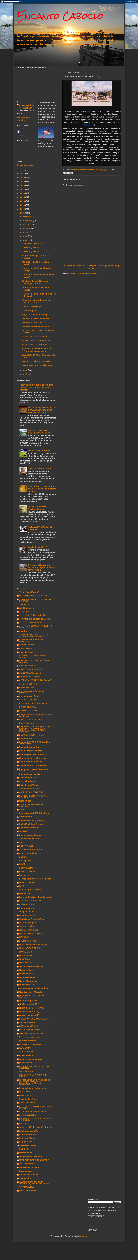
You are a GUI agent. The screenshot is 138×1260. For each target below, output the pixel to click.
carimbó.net (25, 801)
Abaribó (23, 631)
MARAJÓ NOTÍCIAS (28, 985)
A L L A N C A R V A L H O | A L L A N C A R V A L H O (35, 627)
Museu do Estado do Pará (31, 1008)
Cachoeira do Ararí (28, 781)
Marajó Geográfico (28, 981)
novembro (28, 220)
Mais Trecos (25, 963)
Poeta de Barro (26, 1071)
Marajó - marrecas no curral (35, 318)
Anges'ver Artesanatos (30, 673)
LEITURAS (24, 937)
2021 (22, 173)
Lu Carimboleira (27, 955)
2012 (22, 209)
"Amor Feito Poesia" (29, 592)
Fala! (21, 886)
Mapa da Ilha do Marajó (39, 451)
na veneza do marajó (29, 1015)
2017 (22, 189)
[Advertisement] (92, 247)
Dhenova (23, 857)
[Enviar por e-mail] (64, 173)
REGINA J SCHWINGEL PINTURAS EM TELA (35, 1107)
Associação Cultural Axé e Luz (33, 703)
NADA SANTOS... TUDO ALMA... (34, 1019)
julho (25, 236)
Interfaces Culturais (28, 930)
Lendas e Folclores (28, 941)
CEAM (22, 809)
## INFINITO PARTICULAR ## (33, 596)
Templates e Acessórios (30, 1156)
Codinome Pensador (29, 828)
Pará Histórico (26, 1052)
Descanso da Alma (28, 853)
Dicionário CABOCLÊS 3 (33, 244)
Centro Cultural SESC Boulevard (34, 813)
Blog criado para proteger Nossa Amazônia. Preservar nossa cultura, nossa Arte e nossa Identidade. (34, 729)
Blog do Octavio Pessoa (30, 751)
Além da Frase (26, 652)
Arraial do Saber (27, 687)
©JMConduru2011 (27, 1190)
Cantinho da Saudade (29, 788)
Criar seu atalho (21, 135)
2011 (22, 213)
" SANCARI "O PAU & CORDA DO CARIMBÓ (35, 600)
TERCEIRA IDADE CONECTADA (34, 1160)
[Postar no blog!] (66, 173)
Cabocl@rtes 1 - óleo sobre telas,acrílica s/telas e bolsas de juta (42, 488)
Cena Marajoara (29, 310)
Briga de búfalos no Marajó (35, 314)
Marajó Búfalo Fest (28, 977)
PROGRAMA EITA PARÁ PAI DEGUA (32, 1076)
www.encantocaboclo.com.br (26, 106)
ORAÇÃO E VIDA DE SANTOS (33, 1033)
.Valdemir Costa (26, 608)
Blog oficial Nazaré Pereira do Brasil (33, 770)
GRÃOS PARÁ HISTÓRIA (31, 901)
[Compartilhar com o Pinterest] (72, 173)
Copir (21, 842)
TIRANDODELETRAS (29, 1167)
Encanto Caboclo (60, 16)
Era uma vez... (26, 875)
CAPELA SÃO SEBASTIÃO (31, 792)
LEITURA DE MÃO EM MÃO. (32, 933)
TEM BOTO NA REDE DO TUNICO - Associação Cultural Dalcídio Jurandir (36, 387)
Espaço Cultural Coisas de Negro (35, 879)
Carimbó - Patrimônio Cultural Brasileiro (33, 797)
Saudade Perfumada (28, 1134)
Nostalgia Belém (27, 1022)
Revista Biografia (27, 1115)
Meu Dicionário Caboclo (30, 992)
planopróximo (25, 1062)
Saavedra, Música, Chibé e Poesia (35, 1127)
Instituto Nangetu (27, 922)
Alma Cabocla (25, 648)
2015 (22, 197)
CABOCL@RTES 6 (31, 247)
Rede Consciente (27, 1103)
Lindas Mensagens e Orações (33, 944)
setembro (27, 228)
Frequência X (25, 893)
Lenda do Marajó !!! (37, 547)
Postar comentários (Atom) (84, 273)
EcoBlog (23, 864)
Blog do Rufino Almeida (30, 762)
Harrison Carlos (26, 904)
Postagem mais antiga (110, 266)
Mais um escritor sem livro (32, 966)
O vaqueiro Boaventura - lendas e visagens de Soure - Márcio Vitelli (42, 567)
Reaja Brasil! (25, 1095)
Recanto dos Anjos (28, 1099)
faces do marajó (27, 882)
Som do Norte (25, 1142)
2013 (22, 205)
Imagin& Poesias (27, 915)
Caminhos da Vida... (28, 785)
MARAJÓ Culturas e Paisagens (37, 365)
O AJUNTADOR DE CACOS (35, 337)
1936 (97, 125)
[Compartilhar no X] (68, 173)
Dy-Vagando (25, 860)
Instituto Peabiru (27, 926)
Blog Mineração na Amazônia (33, 765)
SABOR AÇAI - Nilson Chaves (36, 341)
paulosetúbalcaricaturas (30, 1059)
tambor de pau (26, 1153)
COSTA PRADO (26, 846)
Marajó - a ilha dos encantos (35, 326)
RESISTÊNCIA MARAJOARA (32, 1111)
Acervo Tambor (26, 645)
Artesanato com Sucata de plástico (31, 692)
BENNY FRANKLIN (28, 711)
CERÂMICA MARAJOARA (40, 468)
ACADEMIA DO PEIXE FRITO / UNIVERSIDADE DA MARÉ (33, 636)
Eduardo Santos (26, 868)
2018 (22, 185)
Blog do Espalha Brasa (30, 747)
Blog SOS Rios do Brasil (31, 719)
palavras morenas (27, 1041)
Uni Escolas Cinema (28, 1175)
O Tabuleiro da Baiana (29, 1030)
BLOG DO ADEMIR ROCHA (32, 735)
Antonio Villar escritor (29, 676)
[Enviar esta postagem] (112, 170)
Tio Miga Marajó (27, 1164)
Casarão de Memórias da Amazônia (31, 805)
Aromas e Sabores (28, 684)
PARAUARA (24, 1048)
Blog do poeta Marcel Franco (33, 754)
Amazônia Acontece (28, 665)
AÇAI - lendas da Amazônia (35, 344)
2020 (22, 177)
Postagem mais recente (74, 266)
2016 (22, 193)
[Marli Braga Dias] (18, 132)
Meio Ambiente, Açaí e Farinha (33, 988)
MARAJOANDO (26, 974)
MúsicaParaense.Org (29, 1011)
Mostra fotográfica (28, 1000)
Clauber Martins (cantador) (32, 820)
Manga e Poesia (26, 970)
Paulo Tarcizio (26, 1055)
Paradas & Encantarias (30, 1044)
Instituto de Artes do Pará (31, 919)
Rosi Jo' (23, 1123)
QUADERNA (25, 1092)
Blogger (83, 1236)
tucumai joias (25, 1171)
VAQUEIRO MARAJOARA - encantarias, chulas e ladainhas (34, 1183)
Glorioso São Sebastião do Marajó (35, 897)
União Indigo (25, 1178)
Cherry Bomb (25, 817)
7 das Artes (24, 611)
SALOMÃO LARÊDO (28, 1131)
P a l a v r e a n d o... (29, 1037)
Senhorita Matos (27, 1138)
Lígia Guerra (25, 959)
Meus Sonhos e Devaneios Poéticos (31, 996)
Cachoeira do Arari (28, 777)
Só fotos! (23, 1149)
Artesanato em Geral (29, 696)
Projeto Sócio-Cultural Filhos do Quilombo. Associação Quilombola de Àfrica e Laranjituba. (34, 1082)
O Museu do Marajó (28, 1026)
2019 (22, 181)
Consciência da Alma (29, 839)
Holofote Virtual (26, 908)
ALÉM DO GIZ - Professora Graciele (32, 656)
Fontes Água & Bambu (30, 890)
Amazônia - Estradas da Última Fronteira (34, 661)
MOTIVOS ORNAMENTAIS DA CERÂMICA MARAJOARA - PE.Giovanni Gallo (42, 410)
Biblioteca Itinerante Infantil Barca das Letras (35, 715)
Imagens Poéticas (27, 912)
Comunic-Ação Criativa (30, 835)
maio (25, 370)
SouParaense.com (27, 1145)
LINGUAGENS (25, 952)
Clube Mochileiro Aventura (32, 824)
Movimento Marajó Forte (31, 1004)
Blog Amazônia (26, 723)
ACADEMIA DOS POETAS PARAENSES (31, 640)
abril (25, 374)
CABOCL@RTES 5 (31, 251)
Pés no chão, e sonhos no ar (32, 1088)
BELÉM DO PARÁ (27, 707)
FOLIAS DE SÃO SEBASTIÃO (36, 361)
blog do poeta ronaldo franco (33, 758)
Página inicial (92, 267)
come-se (23, 831)
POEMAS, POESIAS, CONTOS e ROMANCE (34, 1067)
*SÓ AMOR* (24, 604)
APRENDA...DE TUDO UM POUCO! (35, 680)
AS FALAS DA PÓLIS (29, 700)
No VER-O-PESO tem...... (34, 306)
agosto (26, 232)
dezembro (28, 216)
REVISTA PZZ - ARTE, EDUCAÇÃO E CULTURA (35, 1119)
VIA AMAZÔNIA (26, 1187)
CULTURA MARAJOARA (30, 849)
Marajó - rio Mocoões (32, 322)
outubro (27, 224)
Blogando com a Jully (29, 774)
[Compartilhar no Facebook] (70, 173)
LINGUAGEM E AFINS (29, 948)
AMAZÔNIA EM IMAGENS (31, 669)
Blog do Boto (25, 738)
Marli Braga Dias (21, 128)
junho (26, 240)
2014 (22, 201)
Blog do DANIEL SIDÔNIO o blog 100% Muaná (34, 743)
